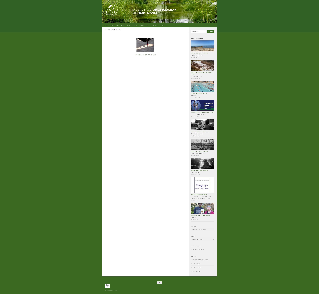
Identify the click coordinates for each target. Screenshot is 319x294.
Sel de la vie (206, 132)
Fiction (193, 93)
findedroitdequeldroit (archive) (200, 259)
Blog (196, 215)
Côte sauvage (195, 172)
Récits (205, 72)
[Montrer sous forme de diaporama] (145, 55)
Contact (162, 25)
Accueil (107, 25)
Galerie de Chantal (132, 25)
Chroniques (154, 25)
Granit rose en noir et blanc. (198, 153)
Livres (117, 25)
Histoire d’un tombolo (197, 55)
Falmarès (193, 218)
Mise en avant (199, 53)
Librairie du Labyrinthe (198, 249)
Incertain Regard (197, 263)
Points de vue (195, 95)
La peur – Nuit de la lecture (198, 115)
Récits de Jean (143, 25)
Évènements (203, 112)
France (193, 53)
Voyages (205, 53)
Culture (197, 112)
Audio (122, 25)
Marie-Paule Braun (197, 271)
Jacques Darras (196, 267)
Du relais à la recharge (197, 134)
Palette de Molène (196, 76)
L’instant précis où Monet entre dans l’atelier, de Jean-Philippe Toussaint (201, 197)
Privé (112, 25)
